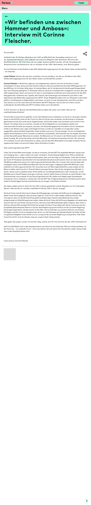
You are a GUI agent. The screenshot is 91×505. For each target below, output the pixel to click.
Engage (81, 3)
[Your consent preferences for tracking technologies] (87, 501)
